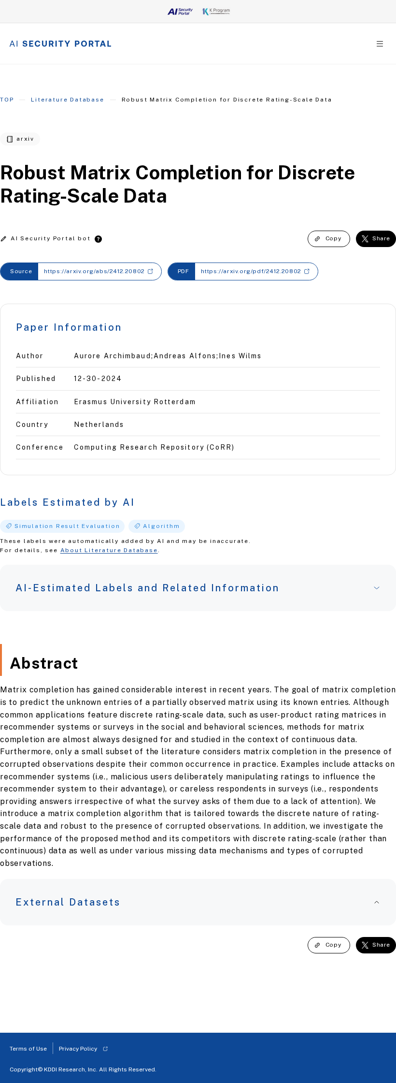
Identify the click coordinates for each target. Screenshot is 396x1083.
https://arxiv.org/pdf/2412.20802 (251, 271)
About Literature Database (109, 550)
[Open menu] (379, 43)
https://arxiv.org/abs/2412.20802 (94, 271)
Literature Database (67, 99)
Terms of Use (28, 1048)
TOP (7, 99)
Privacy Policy (78, 1048)
